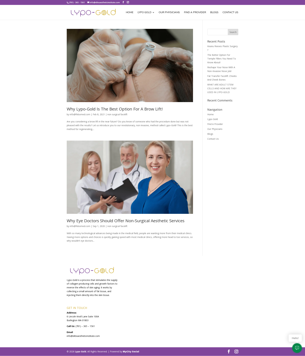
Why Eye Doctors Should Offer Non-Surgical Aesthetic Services (125, 220)
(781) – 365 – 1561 (85, 326)
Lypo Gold (144, 12)
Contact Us (230, 12)
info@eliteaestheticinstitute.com (83, 335)
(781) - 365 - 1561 (77, 2)
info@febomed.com (80, 114)
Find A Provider (195, 12)
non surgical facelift (117, 114)
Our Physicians (169, 12)
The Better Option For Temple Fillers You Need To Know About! (221, 58)
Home (129, 12)
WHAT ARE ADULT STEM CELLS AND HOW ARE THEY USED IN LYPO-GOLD (221, 88)
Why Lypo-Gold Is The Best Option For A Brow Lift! (115, 109)
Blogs (214, 12)
